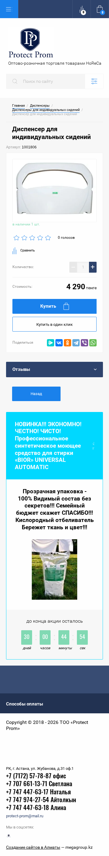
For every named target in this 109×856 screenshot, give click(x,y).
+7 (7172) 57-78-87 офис (36, 776)
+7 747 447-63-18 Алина (36, 808)
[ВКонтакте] (59, 342)
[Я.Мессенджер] (50, 342)
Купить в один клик (54, 324)
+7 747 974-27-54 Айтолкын (41, 800)
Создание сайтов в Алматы (33, 847)
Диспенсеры (40, 106)
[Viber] (84, 342)
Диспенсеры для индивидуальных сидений (46, 110)
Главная (18, 106)
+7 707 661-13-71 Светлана (39, 784)
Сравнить (27, 250)
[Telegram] (76, 342)
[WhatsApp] (93, 342)
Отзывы (21, 369)
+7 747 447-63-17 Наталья (38, 792)
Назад (36, 393)
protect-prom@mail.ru (24, 816)
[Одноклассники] (67, 342)
